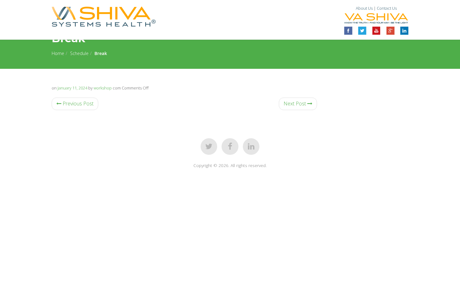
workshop (103, 88)
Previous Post (77, 103)
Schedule (79, 53)
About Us (364, 8)
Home (58, 53)
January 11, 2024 (72, 88)
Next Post (295, 103)
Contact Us (387, 8)
